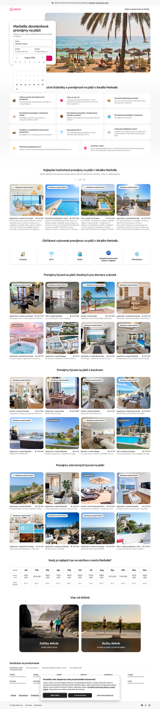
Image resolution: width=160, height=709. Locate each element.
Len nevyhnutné (80, 695)
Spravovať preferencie (105, 695)
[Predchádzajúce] (76, 179)
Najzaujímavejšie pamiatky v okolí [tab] (54, 668)
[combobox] (32, 43)
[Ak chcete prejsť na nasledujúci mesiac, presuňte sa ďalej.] (42, 57)
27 (30, 85)
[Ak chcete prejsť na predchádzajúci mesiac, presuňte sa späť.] (17, 57)
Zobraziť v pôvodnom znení (99, 3)
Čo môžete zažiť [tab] (76, 668)
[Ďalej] (84, 179)
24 (17, 85)
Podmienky (38, 705)
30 (43, 85)
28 (34, 85)
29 (38, 85)
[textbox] (23, 51)
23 (43, 80)
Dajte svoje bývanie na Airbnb (137, 9)
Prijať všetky (54, 695)
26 (25, 85)
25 (21, 85)
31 (17, 89)
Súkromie (28, 705)
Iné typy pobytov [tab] (32, 668)
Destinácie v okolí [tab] (16, 668)
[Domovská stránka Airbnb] (15, 9)
